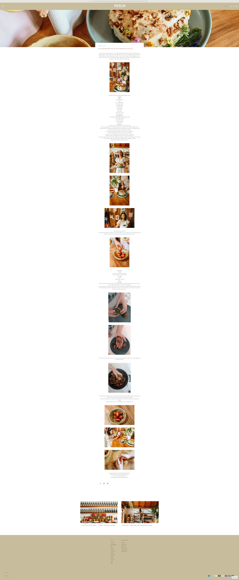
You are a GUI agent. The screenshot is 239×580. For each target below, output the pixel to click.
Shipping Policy (124, 550)
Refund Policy (123, 546)
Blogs (112, 563)
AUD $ (226, 6)
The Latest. (113, 542)
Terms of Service (124, 548)
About (112, 561)
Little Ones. (113, 555)
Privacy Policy (124, 544)
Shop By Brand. (113, 544)
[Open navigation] (2, 6)
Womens (112, 548)
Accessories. (113, 550)
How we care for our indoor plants (137, 525)
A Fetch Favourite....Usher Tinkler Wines (98, 525)
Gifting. (112, 557)
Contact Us (123, 542)
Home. (112, 546)
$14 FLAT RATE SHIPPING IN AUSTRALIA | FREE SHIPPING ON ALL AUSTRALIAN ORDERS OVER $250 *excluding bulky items (119, 1)
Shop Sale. (113, 559)
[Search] (233, 6)
